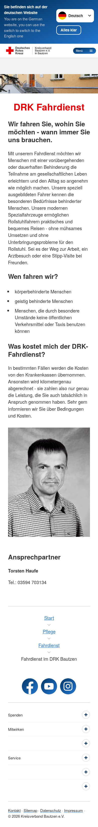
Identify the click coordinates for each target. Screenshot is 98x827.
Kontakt (14, 810)
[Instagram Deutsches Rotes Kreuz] (68, 686)
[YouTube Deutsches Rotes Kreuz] (49, 686)
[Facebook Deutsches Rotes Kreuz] (30, 686)
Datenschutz (50, 810)
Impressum (73, 810)
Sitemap (30, 810)
